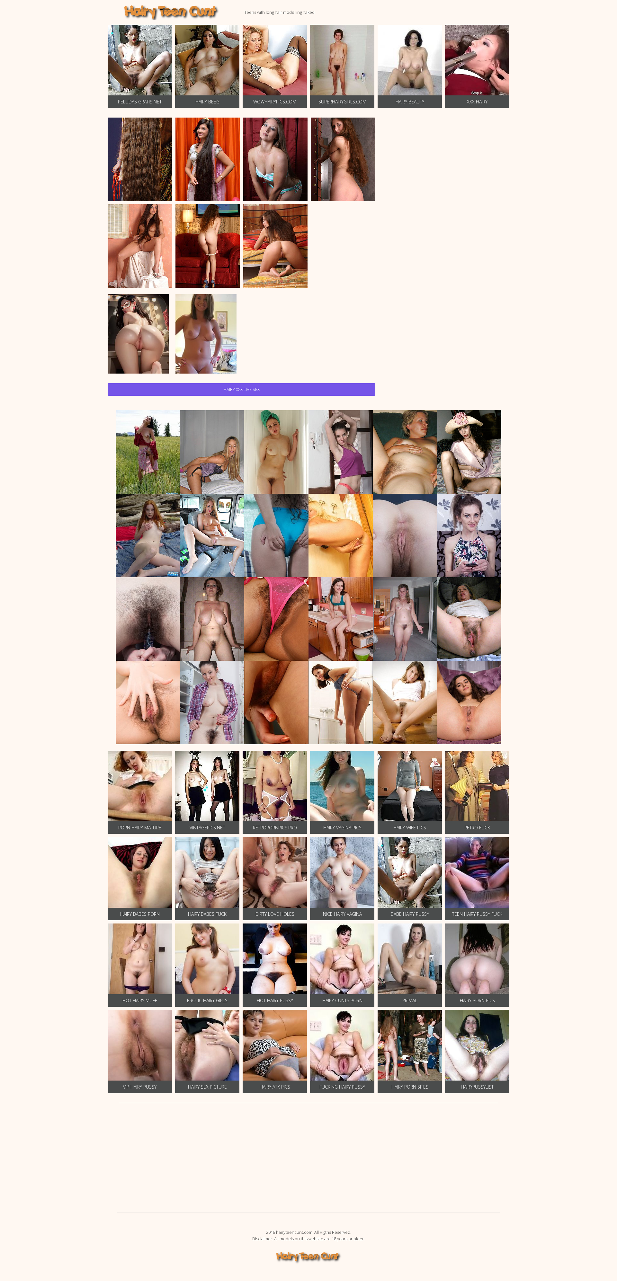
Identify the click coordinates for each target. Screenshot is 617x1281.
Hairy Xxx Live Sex (242, 389)
